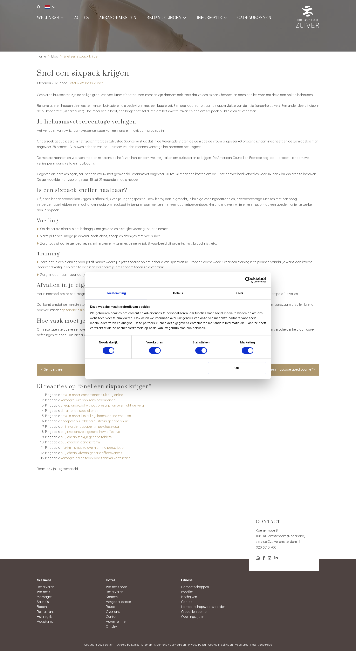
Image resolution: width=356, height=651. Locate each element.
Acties (81, 17)
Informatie (209, 17)
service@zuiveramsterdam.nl (278, 541)
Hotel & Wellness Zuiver (85, 83)
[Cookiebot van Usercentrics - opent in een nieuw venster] (248, 280)
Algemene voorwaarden (170, 644)
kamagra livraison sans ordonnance (88, 400)
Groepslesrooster (194, 612)
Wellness (48, 17)
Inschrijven (189, 597)
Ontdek (111, 626)
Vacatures (45, 621)
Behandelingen (164, 17)
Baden (42, 607)
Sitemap (146, 644)
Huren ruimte (115, 621)
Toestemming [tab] (116, 293)
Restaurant (45, 612)
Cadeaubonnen (254, 17)
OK (237, 368)
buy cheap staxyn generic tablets (86, 437)
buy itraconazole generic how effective (90, 432)
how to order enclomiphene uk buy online (92, 395)
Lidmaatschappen (195, 587)
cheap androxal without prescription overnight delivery (102, 405)
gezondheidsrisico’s (76, 310)
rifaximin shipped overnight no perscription (93, 447)
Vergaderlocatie (118, 602)
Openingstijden (192, 617)
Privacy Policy (197, 644)
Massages (44, 597)
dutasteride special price (79, 411)
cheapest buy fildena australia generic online (95, 421)
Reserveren (45, 587)
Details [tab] (178, 293)
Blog (54, 56)
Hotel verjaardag (261, 644)
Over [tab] (239, 293)
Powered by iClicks (127, 644)
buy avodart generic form (80, 442)
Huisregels (45, 617)
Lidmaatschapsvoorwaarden (203, 607)
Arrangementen (117, 17)
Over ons (113, 612)
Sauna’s (43, 602)
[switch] (155, 350)
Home (41, 56)
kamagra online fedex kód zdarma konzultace (95, 458)
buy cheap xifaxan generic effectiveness (91, 453)
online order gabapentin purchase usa (90, 426)
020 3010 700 (266, 547)
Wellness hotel (117, 587)
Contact (112, 617)
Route (110, 607)
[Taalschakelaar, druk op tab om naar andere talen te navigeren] (48, 6)
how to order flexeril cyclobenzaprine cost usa (96, 416)
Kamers (112, 597)
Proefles (187, 592)
